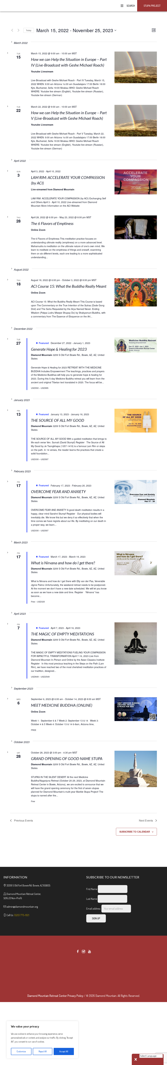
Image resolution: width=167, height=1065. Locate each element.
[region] (42, 1039)
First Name (91, 889)
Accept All (63, 1051)
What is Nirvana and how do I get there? (63, 562)
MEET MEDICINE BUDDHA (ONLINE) (61, 705)
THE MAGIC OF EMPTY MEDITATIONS (62, 633)
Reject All (43, 1051)
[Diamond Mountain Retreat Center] (83, 974)
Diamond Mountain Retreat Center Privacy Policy (55, 995)
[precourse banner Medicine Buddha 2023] (135, 709)
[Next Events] (18, 30)
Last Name (91, 898)
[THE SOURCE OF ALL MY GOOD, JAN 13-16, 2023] (135, 421)
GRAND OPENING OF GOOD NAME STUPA (66, 758)
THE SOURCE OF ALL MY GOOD (57, 420)
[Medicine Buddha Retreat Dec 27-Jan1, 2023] (135, 344)
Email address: (93, 908)
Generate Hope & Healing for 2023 (59, 349)
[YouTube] (89, 951)
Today (28, 30)
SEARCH (130, 5)
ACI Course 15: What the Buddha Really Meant (68, 286)
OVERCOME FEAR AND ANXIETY (58, 491)
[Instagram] (83, 951)
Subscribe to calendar (134, 831)
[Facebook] (77, 951)
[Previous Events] (12, 30)
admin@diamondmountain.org (22, 906)
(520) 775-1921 (21, 915)
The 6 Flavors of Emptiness (52, 223)
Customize (21, 1051)
